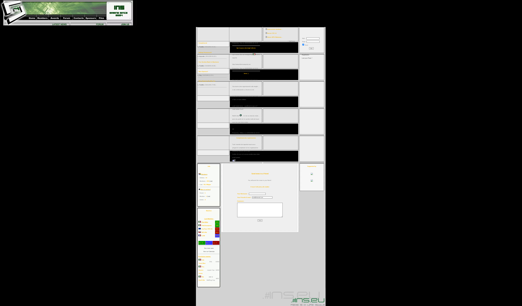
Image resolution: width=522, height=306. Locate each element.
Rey (200, 75)
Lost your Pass (306, 58)
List (211, 181)
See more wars (209, 248)
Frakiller (201, 47)
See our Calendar (209, 251)
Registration (305, 55)
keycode (202, 56)
